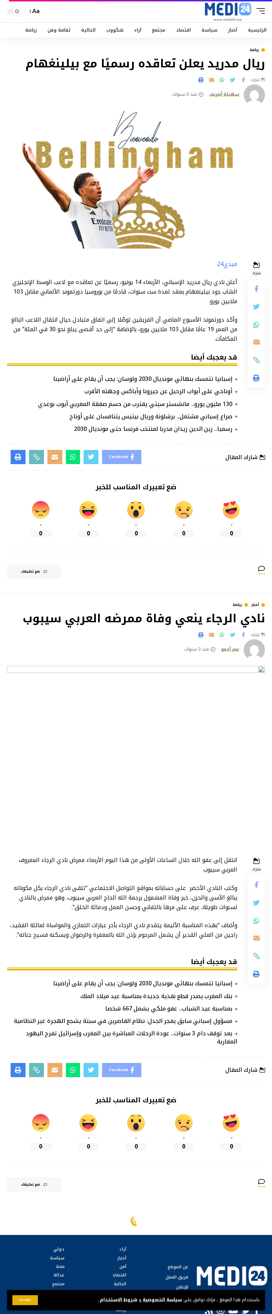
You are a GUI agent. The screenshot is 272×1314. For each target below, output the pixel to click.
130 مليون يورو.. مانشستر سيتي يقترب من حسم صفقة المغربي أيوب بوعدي (135, 404)
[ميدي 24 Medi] (228, 11)
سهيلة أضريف (224, 95)
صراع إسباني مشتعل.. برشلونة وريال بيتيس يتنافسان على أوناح (150, 416)
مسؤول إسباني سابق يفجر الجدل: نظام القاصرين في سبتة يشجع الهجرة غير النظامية (123, 1020)
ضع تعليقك (30, 571)
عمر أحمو (230, 649)
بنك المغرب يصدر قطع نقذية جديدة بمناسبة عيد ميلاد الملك (156, 996)
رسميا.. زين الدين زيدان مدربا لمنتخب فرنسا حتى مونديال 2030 (153, 428)
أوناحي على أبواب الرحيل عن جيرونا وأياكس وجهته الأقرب (158, 391)
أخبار (255, 605)
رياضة (254, 50)
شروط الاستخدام (117, 1300)
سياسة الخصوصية (161, 1300)
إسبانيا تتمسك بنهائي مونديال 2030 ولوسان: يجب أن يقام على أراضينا (142, 378)
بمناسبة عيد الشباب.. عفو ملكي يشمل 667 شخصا (168, 1008)
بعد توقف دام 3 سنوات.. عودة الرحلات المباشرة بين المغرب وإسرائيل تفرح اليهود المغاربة (131, 1037)
